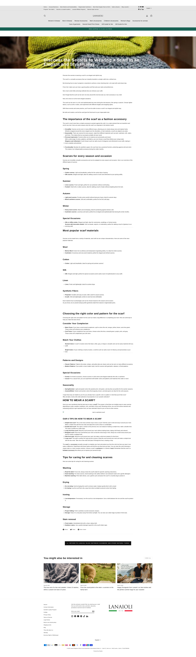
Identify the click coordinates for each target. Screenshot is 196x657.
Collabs (45, 612)
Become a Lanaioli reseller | (64, 9)
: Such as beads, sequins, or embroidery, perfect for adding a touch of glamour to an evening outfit (98, 225)
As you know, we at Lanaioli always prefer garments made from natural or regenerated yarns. (89, 302)
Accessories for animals (140, 21)
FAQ (45, 627)
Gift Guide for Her (107, 24)
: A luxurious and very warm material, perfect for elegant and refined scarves (89, 253)
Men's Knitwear (67, 21)
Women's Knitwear (54, 21)
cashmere (99, 448)
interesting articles (68, 408)
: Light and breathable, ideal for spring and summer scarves (84, 263)
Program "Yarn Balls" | (49, 9)
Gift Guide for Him (121, 24)
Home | (45, 7)
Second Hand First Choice (91, 24)
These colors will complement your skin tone (77, 333)
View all (148, 558)
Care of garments (74, 24)
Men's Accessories (96, 21)
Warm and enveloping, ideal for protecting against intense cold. (96, 209)
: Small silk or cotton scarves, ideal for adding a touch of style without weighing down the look (94, 187)
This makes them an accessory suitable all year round (86, 135)
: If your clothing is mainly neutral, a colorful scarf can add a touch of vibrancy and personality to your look (98, 350)
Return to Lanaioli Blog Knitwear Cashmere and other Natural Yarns (99, 543)
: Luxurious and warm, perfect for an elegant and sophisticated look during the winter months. (97, 211)
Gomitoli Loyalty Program (50, 609)
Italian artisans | (116, 7)
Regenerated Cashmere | (85, 7)
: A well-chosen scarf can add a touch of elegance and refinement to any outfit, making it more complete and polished (97, 142)
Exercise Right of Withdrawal (51, 635)
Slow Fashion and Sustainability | (68, 7)
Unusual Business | (54, 7)
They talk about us (48, 630)
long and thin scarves (92, 438)
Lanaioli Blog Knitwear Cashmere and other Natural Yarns (62, 53)
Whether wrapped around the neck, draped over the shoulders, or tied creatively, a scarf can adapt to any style (96, 131)
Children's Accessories (111, 21)
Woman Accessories (81, 21)
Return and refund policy (50, 622)
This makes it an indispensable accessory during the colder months (84, 149)
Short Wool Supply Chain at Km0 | (101, 7)
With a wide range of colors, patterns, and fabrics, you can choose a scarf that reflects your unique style (94, 139)
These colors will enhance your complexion (77, 329)
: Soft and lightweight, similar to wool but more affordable (83, 296)
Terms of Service (48, 617)
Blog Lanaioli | (125, 7)
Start (45, 53)
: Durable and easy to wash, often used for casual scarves (84, 294)
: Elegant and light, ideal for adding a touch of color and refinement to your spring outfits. (94, 174)
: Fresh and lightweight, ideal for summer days (80, 284)
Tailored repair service (93, 9)
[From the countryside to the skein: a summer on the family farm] (98, 573)
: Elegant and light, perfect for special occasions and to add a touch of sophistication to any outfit (93, 273)
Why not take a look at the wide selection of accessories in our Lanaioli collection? (86, 396)
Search (45, 604)
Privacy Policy (47, 614)
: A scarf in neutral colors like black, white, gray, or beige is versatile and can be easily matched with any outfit (99, 344)
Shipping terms (47, 625)
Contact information (49, 607)
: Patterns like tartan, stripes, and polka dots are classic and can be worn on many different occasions (99, 364)
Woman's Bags (125, 21)
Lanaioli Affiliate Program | (79, 9)
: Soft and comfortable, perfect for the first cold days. (87, 199)
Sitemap (46, 632)
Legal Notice (47, 619)
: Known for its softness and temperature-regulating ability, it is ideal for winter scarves (93, 250)
